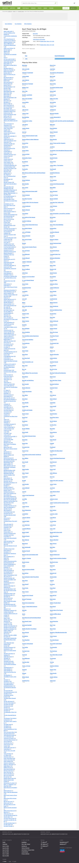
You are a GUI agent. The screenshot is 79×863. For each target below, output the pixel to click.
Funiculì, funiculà (8, 248)
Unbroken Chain (7, 756)
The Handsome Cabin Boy (10, 687)
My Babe (6, 485)
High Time (6, 316)
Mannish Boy (7, 451)
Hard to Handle (7, 293)
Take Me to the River (8, 653)
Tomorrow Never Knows (9, 739)
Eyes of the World (8, 230)
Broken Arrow (7, 113)
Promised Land (7, 535)
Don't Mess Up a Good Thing (10, 200)
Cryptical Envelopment (9, 165)
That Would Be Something (10, 664)
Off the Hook (7, 504)
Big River (6, 88)
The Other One (7, 704)
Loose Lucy (6, 430)
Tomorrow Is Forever (9, 738)
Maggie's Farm (7, 442)
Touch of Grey (7, 744)
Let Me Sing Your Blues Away (10, 416)
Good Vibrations (7, 273)
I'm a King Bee (7, 345)
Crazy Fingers (7, 162)
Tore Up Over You (8, 743)
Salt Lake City (7, 576)
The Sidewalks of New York (10, 712)
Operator (6, 519)
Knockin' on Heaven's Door (10, 401)
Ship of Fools (7, 598)
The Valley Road (7, 724)
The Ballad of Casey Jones (10, 676)
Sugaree (6, 644)
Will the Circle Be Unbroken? (10, 807)
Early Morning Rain (8, 216)
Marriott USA (7, 453)
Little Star (6, 422)
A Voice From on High (9, 40)
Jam (5, 381)
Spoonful (6, 621)
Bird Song (6, 89)
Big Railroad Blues (8, 86)
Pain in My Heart (7, 524)
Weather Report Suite (9, 778)
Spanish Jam (7, 619)
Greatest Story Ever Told (9, 280)
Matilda (5, 456)
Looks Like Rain (7, 428)
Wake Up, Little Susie (8, 764)
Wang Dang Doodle (8, 769)
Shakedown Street (8, 593)
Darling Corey (7, 173)
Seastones (6, 587)
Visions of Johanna (8, 763)
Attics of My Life (7, 62)
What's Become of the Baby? (10, 787)
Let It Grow (6, 411)
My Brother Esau (8, 488)
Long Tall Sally (7, 425)
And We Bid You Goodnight (10, 54)
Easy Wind (6, 220)
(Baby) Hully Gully (8, 31)
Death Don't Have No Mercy (10, 183)
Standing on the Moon (9, 629)
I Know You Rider (8, 331)
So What (6, 616)
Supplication (7, 649)
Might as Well (7, 464)
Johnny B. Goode (8, 384)
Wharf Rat (6, 786)
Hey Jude (6, 307)
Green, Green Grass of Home (10, 287)
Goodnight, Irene (8, 274)
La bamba (6, 404)
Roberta (5, 559)
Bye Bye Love (7, 117)
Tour (18, 23)
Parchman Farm (7, 525)
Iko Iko (5, 354)
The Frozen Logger (8, 682)
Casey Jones (7, 128)
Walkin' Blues (7, 766)
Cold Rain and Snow (8, 154)
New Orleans (7, 495)
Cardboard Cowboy (8, 126)
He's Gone (6, 296)
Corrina (5, 157)
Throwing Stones (8, 733)
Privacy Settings (25, 853)
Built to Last (6, 116)
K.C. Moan (6, 390)
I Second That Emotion (9, 334)
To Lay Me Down (7, 736)
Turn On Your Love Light (9, 750)
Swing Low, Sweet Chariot (10, 650)
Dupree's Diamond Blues (9, 214)
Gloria (5, 260)
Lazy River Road (7, 410)
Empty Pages (7, 223)
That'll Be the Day (8, 667)
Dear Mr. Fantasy (8, 182)
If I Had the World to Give (9, 351)
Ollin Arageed (7, 510)
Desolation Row (7, 188)
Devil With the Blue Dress (9, 190)
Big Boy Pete (7, 85)
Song (8, 23)
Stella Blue (6, 632)
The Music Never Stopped (10, 698)
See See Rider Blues (8, 589)
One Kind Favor (7, 513)
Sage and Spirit (7, 573)
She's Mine (6, 596)
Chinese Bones (7, 145)
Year (26, 55)
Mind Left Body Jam (8, 465)
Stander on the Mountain (10, 625)
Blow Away (6, 100)
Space (5, 618)
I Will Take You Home (8, 341)
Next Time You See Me (9, 499)
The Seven (6, 710)
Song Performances (59, 55)
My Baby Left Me (8, 487)
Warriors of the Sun (8, 770)
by (39, 39)
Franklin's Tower (7, 244)
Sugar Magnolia (7, 642)
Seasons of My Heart (9, 585)
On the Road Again (8, 512)
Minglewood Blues (8, 470)
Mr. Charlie (6, 484)
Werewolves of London (9, 783)
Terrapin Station (7, 662)
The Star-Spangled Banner (10, 715)
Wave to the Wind (8, 773)
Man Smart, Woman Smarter (10, 448)
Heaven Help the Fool (9, 299)
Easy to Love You (8, 219)
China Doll (6, 142)
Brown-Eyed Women (8, 114)
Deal (5, 180)
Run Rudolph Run (8, 572)
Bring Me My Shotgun (9, 110)
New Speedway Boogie (9, 498)
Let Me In (6, 414)
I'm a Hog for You (8, 344)
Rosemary (6, 567)
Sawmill (5, 581)
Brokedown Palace (8, 111)
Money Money (7, 478)
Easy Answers (7, 217)
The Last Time (7, 690)
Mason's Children (8, 455)
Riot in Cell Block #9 (8, 556)
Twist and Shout (7, 753)
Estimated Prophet (8, 225)
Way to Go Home (8, 775)
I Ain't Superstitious (8, 322)
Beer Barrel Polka (8, 77)
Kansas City (6, 391)
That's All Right (7, 669)
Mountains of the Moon (9, 482)
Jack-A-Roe (6, 379)
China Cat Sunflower (8, 140)
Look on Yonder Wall (8, 427)
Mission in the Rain (8, 471)
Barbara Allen (7, 73)
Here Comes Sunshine (9, 305)
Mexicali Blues (7, 462)
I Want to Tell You (8, 336)
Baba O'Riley (7, 63)
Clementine (6, 146)
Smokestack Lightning (9, 610)
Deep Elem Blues (7, 187)
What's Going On (7, 790)
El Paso (5, 222)
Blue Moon (6, 102)
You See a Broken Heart (9, 823)
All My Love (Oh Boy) (9, 48)
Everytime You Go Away (9, 228)
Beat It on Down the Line (9, 74)
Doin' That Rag (7, 197)
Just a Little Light (8, 385)
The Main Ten (7, 693)
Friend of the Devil (8, 245)
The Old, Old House (8, 701)
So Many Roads (7, 612)
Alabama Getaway (8, 42)
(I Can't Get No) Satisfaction (10, 36)
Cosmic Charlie (7, 159)
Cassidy (5, 130)
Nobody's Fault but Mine (9, 501)
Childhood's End (7, 139)
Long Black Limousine (9, 424)
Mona (5, 476)
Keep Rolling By (7, 396)
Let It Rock (6, 413)
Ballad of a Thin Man (8, 69)
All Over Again (7, 49)
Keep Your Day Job (8, 398)
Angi (5, 57)
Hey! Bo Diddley (7, 311)
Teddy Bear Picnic (8, 656)
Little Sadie (6, 421)
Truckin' (5, 746)
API (41, 848)
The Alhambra (7, 675)
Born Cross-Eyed (8, 105)
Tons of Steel (7, 741)
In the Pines (6, 357)
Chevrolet (6, 137)
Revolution (6, 552)
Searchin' (6, 584)
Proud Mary (6, 536)
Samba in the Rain (8, 578)
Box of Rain (6, 108)
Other (28, 23)
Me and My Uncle (8, 461)
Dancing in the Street (9, 168)
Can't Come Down (8, 123)
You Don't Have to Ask (9, 818)
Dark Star (6, 171)
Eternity (5, 227)
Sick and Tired (7, 599)
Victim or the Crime (8, 759)
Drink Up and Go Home (9, 211)
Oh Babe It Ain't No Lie (9, 505)
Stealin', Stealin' (7, 630)
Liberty (5, 419)
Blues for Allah (7, 103)
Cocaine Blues (7, 151)
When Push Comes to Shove (10, 795)
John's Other (7, 382)
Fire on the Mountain (9, 237)
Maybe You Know (8, 458)
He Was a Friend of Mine (9, 294)
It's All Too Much (7, 374)
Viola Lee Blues (7, 761)
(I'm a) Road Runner (8, 39)
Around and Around (8, 60)
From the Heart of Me (9, 247)
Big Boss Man (7, 83)
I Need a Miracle (7, 333)
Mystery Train (7, 490)
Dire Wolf (6, 194)
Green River (6, 285)
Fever (5, 236)
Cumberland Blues (8, 167)
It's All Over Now (7, 370)
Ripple (5, 558)
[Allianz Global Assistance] (62, 850)
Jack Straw (6, 378)
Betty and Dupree (8, 82)
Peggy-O (6, 530)
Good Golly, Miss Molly (9, 265)
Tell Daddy (6, 658)
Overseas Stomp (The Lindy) (10, 521)
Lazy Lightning (7, 408)
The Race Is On (7, 706)
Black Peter (6, 93)
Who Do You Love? (8, 801)
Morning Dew (7, 479)
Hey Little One (7, 308)
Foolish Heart (7, 239)
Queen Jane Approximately (10, 538)
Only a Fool (6, 518)
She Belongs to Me (8, 595)
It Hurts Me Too (7, 359)
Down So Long (7, 210)
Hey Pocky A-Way (8, 310)
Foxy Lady (6, 242)
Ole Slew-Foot (7, 508)
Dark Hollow (6, 170)
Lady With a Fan (7, 407)
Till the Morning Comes (9, 735)
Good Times (6, 271)
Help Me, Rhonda (8, 302)
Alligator (6, 51)
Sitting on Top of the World (10, 605)
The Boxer (6, 679)
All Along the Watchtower (10, 45)
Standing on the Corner (9, 627)
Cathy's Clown (7, 131)
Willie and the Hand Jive (9, 810)
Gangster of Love (8, 250)
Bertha (5, 80)
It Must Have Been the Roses (10, 361)
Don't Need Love (7, 203)
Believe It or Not (7, 79)
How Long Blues (7, 317)
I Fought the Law (8, 324)
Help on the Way (7, 304)
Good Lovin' (6, 267)
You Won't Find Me (8, 826)
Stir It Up (6, 633)
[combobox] (39, 3)
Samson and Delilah (8, 579)
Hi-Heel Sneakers (8, 313)
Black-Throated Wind (9, 97)
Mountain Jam (7, 481)
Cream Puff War (7, 163)
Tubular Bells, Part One (9, 747)
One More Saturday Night (10, 515)
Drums (5, 213)
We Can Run (6, 776)
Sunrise (5, 646)
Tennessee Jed (7, 661)
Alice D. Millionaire (8, 43)
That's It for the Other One (10, 672)
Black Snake (6, 96)
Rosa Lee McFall (7, 565)
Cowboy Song (7, 160)
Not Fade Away (7, 502)
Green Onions (7, 284)
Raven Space (7, 550)
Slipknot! (6, 609)
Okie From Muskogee (9, 507)
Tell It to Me (6, 659)
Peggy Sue (6, 528)
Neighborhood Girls (8, 491)
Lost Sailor (6, 433)
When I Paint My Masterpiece (10, 792)
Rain (5, 544)
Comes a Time (7, 156)
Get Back (6, 257)
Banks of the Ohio (8, 71)
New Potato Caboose (9, 496)
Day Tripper (6, 174)
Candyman (6, 125)
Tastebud (6, 655)
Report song (32, 48)
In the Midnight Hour (8, 356)
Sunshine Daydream (8, 647)
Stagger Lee (6, 624)
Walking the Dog (7, 767)
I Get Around (7, 325)
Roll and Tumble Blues (9, 564)
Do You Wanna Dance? (9, 196)
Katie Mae (6, 393)
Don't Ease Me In (7, 199)
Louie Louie (6, 435)
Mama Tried (6, 447)
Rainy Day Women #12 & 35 (10, 545)
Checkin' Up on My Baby (9, 136)
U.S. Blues (6, 755)
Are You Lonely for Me (9, 59)
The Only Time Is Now (9, 703)
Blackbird (6, 99)
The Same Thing (7, 709)
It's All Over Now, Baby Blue (10, 371)
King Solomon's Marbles (9, 399)
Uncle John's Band (8, 758)
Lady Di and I (7, 405)
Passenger (6, 527)
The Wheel (6, 727)
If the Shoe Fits (7, 353)
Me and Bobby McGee (9, 459)
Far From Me (7, 231)
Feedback (6, 233)
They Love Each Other (9, 732)
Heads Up (6, 297)
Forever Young (7, 240)
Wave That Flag (7, 772)
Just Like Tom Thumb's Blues (10, 387)
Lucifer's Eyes (7, 438)
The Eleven (6, 681)
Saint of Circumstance (9, 575)
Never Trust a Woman (9, 493)
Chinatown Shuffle (8, 143)
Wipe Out (6, 812)
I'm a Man (6, 347)
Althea (5, 53)
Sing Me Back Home (8, 604)
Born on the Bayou (8, 106)
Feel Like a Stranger (8, 234)
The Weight (6, 726)
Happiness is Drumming (9, 290)
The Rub (6, 707)
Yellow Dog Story (8, 813)
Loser (5, 431)
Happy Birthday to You (9, 291)
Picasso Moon (7, 532)
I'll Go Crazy (6, 342)
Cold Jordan (6, 153)
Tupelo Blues (7, 749)
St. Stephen (6, 622)
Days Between (7, 179)
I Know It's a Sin (7, 330)
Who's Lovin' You (7, 803)
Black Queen (7, 94)
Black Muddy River (8, 91)
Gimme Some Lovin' (8, 259)
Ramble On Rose (7, 548)
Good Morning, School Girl (10, 268)
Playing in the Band (8, 533)
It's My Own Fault (8, 376)
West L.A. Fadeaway (8, 784)
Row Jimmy (6, 569)
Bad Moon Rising (8, 68)
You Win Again (7, 824)
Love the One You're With (9, 436)
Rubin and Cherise (8, 570)
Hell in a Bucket (7, 301)
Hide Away (6, 314)
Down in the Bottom (8, 208)
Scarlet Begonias (8, 582)
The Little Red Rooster (9, 692)
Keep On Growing (8, 394)
